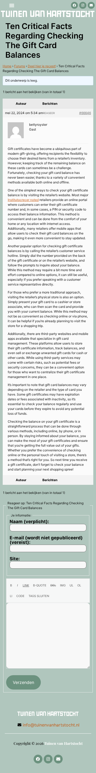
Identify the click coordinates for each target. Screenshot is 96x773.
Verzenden (23, 682)
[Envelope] (91, 5)
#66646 (85, 113)
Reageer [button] (49, 113)
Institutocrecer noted (23, 200)
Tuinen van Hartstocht (63, 743)
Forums (19, 66)
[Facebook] (74, 5)
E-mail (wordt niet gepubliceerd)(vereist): (46, 540)
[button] (12, 5)
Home (7, 66)
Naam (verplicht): (29, 521)
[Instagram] (82, 5)
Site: (15, 559)
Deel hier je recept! (42, 66)
